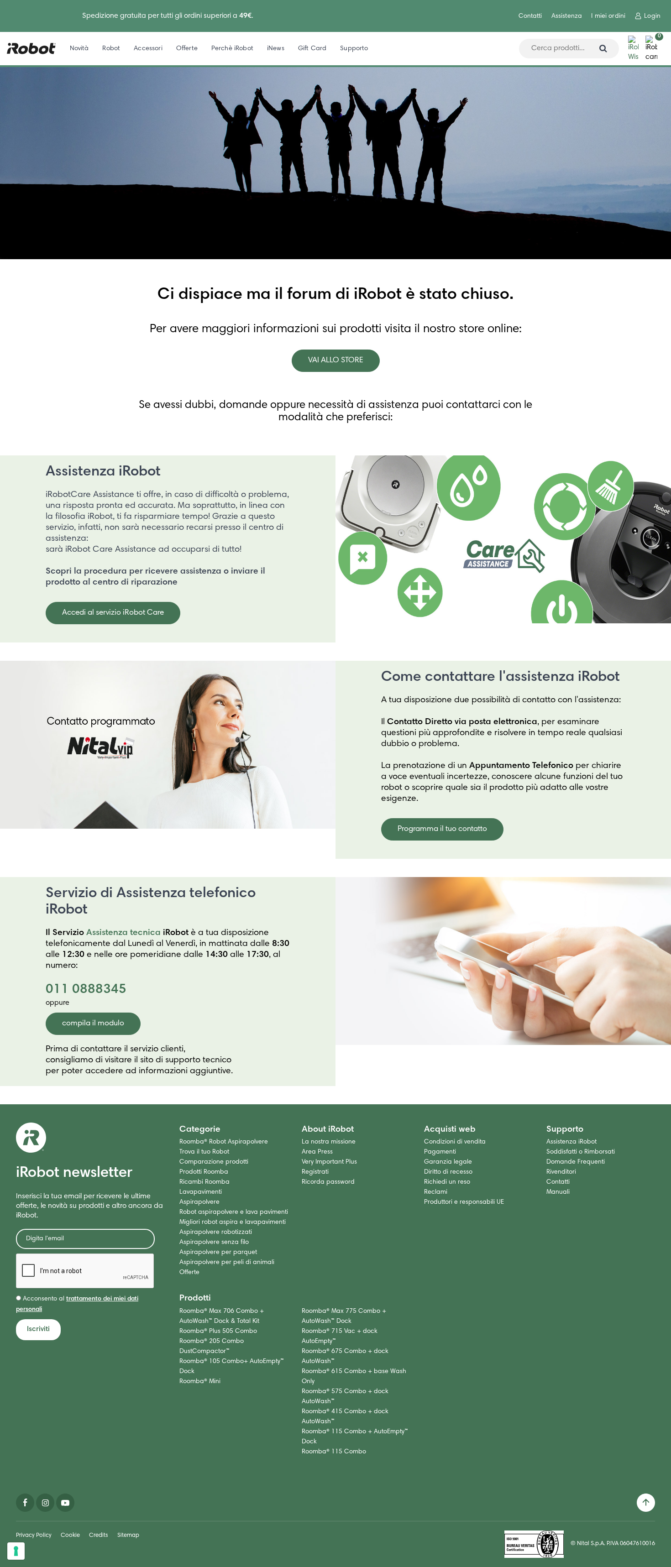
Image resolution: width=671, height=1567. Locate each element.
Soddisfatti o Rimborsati (580, 1152)
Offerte (187, 48)
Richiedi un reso (447, 1182)
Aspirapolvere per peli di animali (226, 1262)
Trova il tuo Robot (204, 1152)
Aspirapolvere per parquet (218, 1252)
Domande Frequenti (575, 1162)
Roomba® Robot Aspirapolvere (223, 1142)
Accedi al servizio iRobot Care (113, 613)
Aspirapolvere (199, 1202)
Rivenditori (561, 1172)
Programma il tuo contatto (442, 829)
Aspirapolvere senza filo (214, 1242)
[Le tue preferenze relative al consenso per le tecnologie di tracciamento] (16, 1551)
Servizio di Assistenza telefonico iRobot (151, 902)
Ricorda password (328, 1182)
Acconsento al (77, 1304)
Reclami (435, 1192)
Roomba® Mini (199, 1382)
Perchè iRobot (232, 48)
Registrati (315, 1172)
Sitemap (128, 1536)
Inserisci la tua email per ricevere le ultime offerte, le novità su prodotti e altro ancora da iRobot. (89, 1206)
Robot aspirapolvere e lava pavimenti (233, 1212)
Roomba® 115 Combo (334, 1452)
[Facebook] (25, 1502)
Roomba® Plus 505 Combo (218, 1331)
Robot (111, 48)
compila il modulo (93, 1024)
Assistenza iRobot (103, 472)
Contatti (530, 16)
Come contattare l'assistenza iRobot (500, 677)
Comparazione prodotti (213, 1162)
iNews (275, 48)
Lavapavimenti (200, 1192)
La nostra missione (329, 1142)
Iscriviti (38, 1329)
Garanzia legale (448, 1162)
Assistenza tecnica (123, 933)
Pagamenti (440, 1152)
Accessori (148, 48)
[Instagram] (45, 1502)
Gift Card (312, 48)
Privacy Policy (34, 1536)
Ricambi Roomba (204, 1182)
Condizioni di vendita (455, 1142)
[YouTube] (65, 1502)
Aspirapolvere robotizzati (215, 1232)
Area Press (317, 1152)
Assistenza (566, 16)
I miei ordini (608, 16)
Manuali (558, 1192)
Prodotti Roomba (203, 1172)
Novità (79, 48)
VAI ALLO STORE (335, 361)
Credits (98, 1536)
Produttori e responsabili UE (464, 1202)
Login (652, 16)
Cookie (70, 1536)
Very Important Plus (329, 1162)
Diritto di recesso (448, 1172)
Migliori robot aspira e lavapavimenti (232, 1222)
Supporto (354, 48)
